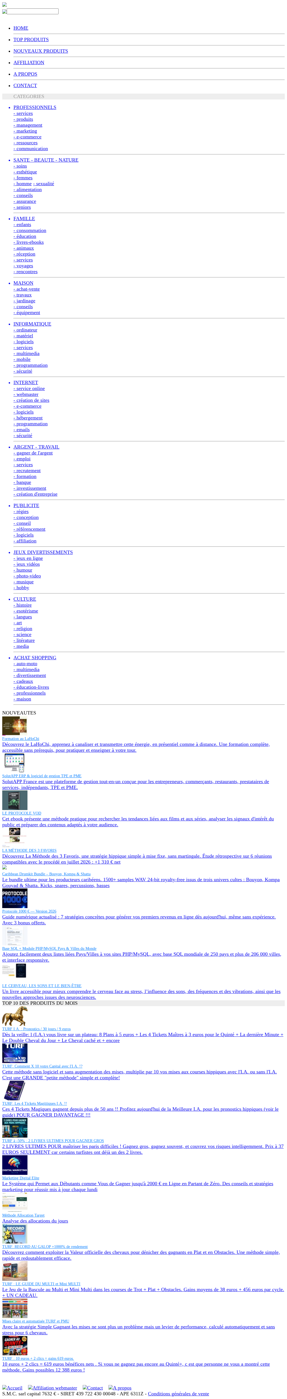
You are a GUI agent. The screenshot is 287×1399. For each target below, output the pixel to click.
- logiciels (23, 341)
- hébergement (28, 418)
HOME (20, 28)
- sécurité (22, 371)
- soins (20, 166)
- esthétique (25, 172)
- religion (22, 628)
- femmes (23, 177)
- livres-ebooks (28, 242)
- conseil (22, 523)
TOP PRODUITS (31, 39)
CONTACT (25, 85)
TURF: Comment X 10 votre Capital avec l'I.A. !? (42, 1066)
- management (27, 125)
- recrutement (27, 470)
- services (23, 113)
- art (17, 622)
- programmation (30, 365)
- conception (26, 517)
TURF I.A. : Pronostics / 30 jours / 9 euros (36, 1029)
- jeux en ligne (28, 558)
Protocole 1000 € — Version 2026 (29, 911)
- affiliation (24, 541)
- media (21, 646)
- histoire (22, 605)
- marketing (25, 131)
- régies (21, 511)
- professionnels (29, 693)
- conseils (23, 195)
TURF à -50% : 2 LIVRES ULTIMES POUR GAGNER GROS (53, 1141)
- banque (22, 482)
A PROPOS (25, 74)
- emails (21, 429)
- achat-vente (26, 289)
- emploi (22, 458)
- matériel (23, 335)
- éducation (24, 236)
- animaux (23, 248)
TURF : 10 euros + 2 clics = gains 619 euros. (38, 1358)
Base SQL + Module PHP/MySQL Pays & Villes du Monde (49, 948)
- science (22, 634)
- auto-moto (25, 663)
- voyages (23, 265)
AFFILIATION (28, 62)
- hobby (21, 587)
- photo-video (27, 576)
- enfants (22, 224)
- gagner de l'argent (33, 453)
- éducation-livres (31, 687)
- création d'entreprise (35, 494)
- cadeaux (23, 681)
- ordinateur (25, 330)
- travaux (22, 295)
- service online (29, 388)
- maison (22, 699)
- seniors (22, 207)
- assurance (24, 201)
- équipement (26, 312)
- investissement (29, 488)
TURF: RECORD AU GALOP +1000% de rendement (45, 1247)
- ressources (25, 142)
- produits (23, 119)
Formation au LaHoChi (20, 739)
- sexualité (43, 183)
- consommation (29, 230)
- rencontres (25, 271)
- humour (22, 570)
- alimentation (27, 189)
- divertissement (29, 675)
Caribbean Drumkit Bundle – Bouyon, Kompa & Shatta (46, 874)
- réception (24, 254)
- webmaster (25, 394)
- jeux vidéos (26, 564)
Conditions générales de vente (178, 1393)
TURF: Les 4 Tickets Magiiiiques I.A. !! (34, 1103)
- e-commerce (27, 137)
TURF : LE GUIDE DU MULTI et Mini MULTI (41, 1284)
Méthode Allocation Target (23, 1215)
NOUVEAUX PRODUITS (40, 51)
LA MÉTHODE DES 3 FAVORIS (29, 850)
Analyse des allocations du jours (35, 1221)
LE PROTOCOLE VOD (21, 813)
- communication (30, 148)
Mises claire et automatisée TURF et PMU (35, 1321)
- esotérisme (25, 611)
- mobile (22, 359)
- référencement (29, 529)
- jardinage (24, 300)
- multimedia (26, 353)
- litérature (24, 640)
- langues (22, 617)
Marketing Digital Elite (20, 1178)
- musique (23, 581)
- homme (22, 183)
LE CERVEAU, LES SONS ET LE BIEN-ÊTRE (42, 986)
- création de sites (31, 400)
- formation (24, 476)
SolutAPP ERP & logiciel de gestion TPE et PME (42, 776)
